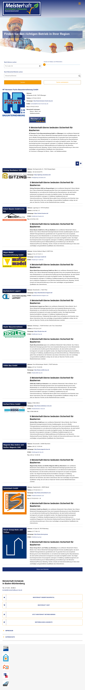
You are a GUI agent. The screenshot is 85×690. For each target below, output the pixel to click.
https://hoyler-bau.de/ (40, 331)
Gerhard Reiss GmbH (11, 404)
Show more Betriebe (43, 569)
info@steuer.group (36, 537)
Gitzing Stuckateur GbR (12, 170)
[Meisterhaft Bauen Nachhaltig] (21, 2)
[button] (3, 686)
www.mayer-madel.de (40, 256)
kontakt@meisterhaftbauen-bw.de (12, 590)
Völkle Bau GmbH (10, 365)
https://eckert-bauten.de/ (41, 213)
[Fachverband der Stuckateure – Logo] (5, 654)
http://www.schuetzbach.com (42, 492)
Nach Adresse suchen (10, 62)
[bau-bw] (5, 645)
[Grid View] (81, 164)
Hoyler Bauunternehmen (12, 327)
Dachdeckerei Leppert (12, 291)
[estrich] (5, 681)
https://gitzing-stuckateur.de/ (42, 174)
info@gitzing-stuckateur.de (39, 177)
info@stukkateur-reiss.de (38, 408)
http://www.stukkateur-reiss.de (43, 405)
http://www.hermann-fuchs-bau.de (43, 101)
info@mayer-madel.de (37, 259)
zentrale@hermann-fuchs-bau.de (39, 103)
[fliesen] (5, 672)
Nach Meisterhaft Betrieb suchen (13, 72)
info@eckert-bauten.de (38, 216)
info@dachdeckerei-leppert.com (40, 295)
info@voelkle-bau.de (37, 372)
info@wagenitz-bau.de (37, 452)
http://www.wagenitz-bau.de (42, 449)
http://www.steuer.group (41, 534)
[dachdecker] (5, 664)
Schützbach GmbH (10, 488)
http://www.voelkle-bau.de (41, 370)
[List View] (77, 164)
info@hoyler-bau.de (37, 334)
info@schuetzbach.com (38, 495)
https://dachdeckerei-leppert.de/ (43, 292)
